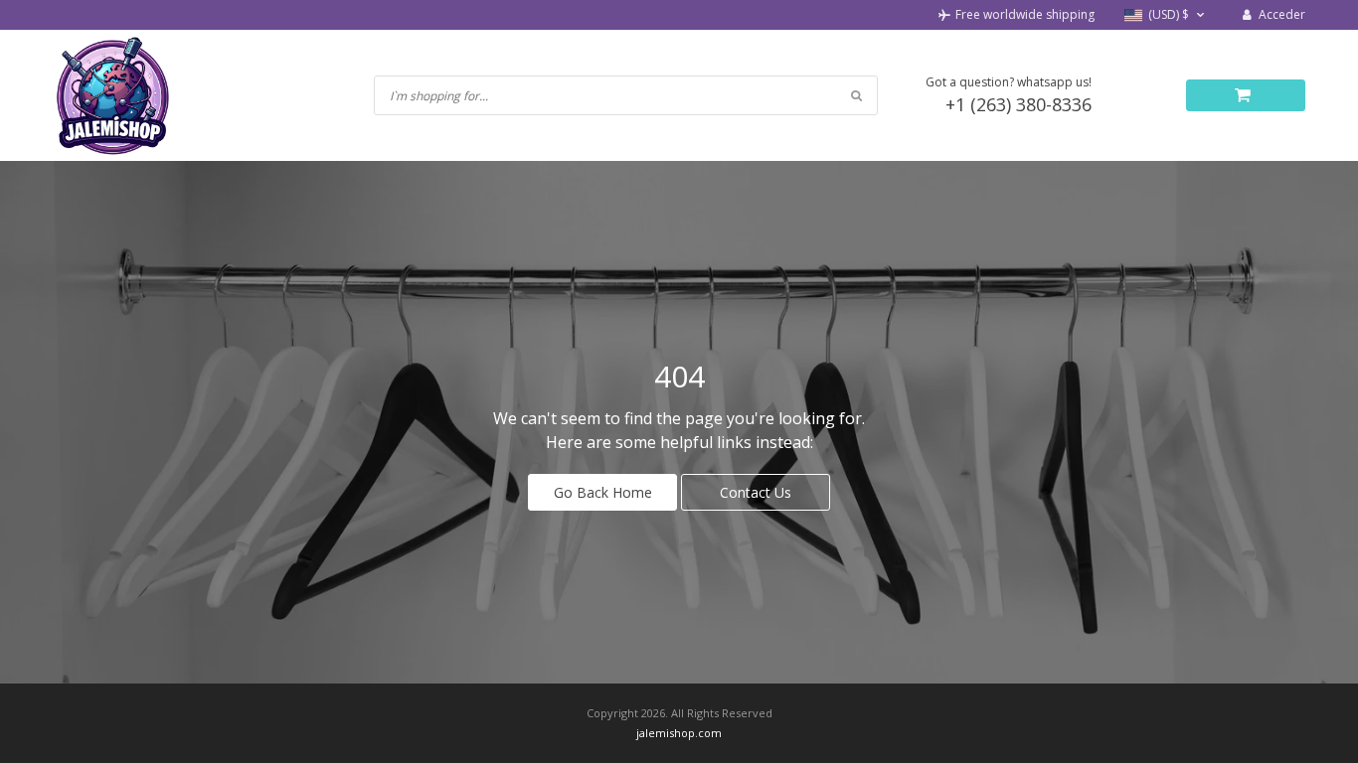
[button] (1166, 15)
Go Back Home (603, 492)
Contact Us (755, 492)
